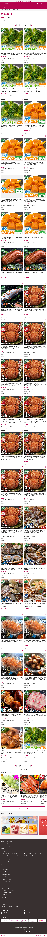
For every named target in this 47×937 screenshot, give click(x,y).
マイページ (5, 910)
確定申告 (3, 902)
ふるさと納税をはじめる (41, 7)
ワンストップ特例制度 (6, 899)
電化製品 (31, 855)
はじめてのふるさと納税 (6, 879)
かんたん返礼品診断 (5, 888)
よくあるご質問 (5, 894)
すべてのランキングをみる (23, 808)
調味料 (18, 855)
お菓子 (3, 855)
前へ (16, 25)
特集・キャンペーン (29, 7)
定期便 (24, 856)
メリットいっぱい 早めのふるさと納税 (9, 886)
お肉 (3, 853)
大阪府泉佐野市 (42, 803)
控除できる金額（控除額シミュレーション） (10, 906)
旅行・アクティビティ (6, 856)
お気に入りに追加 (18, 803)
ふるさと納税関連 (5, 869)
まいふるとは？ (5, 883)
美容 (36, 855)
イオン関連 (4, 871)
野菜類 (24, 853)
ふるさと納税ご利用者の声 (7, 892)
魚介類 (7, 853)
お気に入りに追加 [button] (22, 62)
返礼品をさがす (17, 7)
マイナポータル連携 (5, 904)
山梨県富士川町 (3, 803)
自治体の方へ (28, 912)
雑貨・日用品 (24, 855)
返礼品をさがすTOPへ (24, 769)
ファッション (41, 855)
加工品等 (13, 855)
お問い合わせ (6, 912)
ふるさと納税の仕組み (6, 881)
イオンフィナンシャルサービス (23, 931)
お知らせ (27, 910)
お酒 (35, 853)
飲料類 (39, 853)
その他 (29, 856)
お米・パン (13, 853)
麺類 (8, 855)
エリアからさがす (5, 843)
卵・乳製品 (29, 853)
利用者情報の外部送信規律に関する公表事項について (24, 927)
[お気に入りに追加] (22, 62)
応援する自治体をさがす (6, 7)
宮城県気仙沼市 (23, 803)
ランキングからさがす (6, 859)
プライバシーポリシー (23, 929)
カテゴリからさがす (5, 851)
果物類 (19, 853)
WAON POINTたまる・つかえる (8, 890)
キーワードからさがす (6, 846)
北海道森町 (3, 62)
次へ (31, 25)
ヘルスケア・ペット (17, 856)
